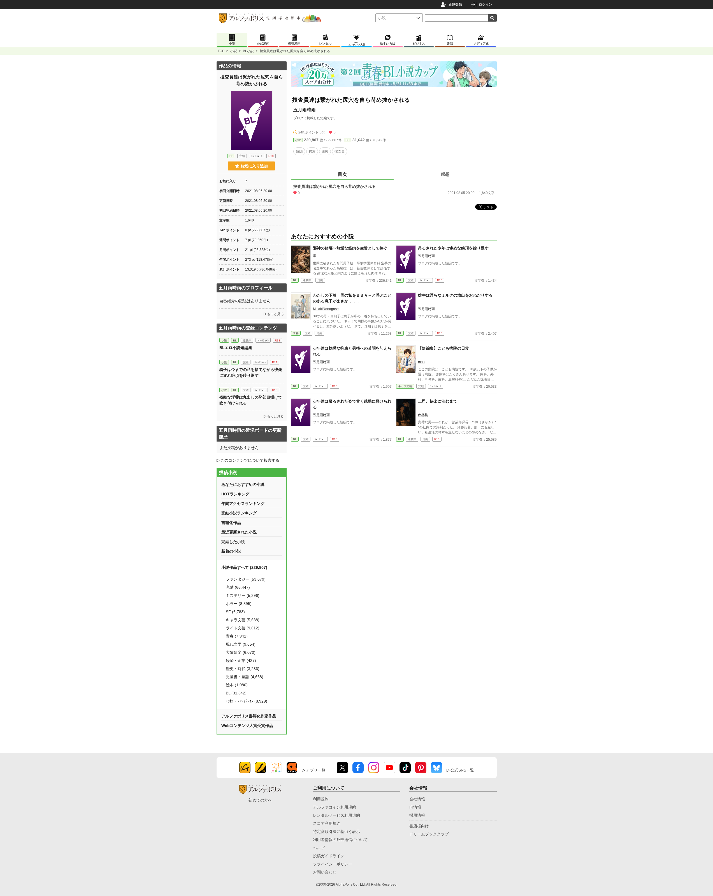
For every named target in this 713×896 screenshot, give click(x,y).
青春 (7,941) (237, 636)
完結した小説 (233, 541)
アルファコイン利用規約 (334, 807)
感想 (445, 174)
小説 (233, 51)
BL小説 (248, 51)
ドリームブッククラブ (429, 834)
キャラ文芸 (405, 386)
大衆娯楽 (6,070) (241, 652)
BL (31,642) (236, 693)
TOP (221, 51)
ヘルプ (319, 848)
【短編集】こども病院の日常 (443, 348)
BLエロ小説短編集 (235, 347)
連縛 (325, 151)
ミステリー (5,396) (242, 595)
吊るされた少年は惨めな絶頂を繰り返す (453, 248)
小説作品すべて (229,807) (244, 567)
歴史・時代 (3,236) (242, 668)
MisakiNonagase (326, 309)
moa (421, 362)
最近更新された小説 (239, 532)
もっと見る (275, 314)
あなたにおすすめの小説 (242, 484)
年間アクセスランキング (242, 503)
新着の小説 (231, 551)
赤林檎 (423, 415)
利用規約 (321, 799)
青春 (296, 333)
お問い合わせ (324, 872)
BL (347, 140)
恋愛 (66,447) (238, 587)
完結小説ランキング (239, 513)
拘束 (312, 151)
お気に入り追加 (254, 166)
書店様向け (419, 826)
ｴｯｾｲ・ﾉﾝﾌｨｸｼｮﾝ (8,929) (246, 701)
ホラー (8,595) (239, 603)
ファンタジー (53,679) (246, 579)
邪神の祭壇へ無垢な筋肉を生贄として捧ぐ (350, 248)
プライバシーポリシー (332, 864)
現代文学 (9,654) (241, 644)
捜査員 (340, 151)
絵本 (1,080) (237, 685)
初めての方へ (260, 800)
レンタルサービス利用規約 (336, 815)
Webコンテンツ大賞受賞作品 (247, 725)
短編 (299, 151)
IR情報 (415, 807)
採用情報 (417, 815)
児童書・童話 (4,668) (244, 677)
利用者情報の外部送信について (340, 839)
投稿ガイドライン (328, 856)
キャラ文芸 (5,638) (242, 620)
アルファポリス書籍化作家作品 (248, 716)
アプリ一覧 (316, 770)
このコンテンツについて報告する (249, 460)
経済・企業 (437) (241, 660)
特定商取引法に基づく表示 (336, 831)
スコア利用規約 (326, 823)
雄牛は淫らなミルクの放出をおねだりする (455, 295)
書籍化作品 (231, 522)
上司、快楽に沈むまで (437, 401)
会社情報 (417, 799)
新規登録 (455, 4)
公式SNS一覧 (462, 770)
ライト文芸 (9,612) (242, 628)
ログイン (485, 4)
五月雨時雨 (304, 109)
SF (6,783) (235, 611)
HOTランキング (235, 494)
